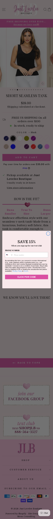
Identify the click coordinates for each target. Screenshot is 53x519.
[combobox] (9, 254)
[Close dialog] (48, 233)
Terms (26, 271)
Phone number (12, 250)
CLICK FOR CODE (26, 277)
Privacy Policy (17, 271)
